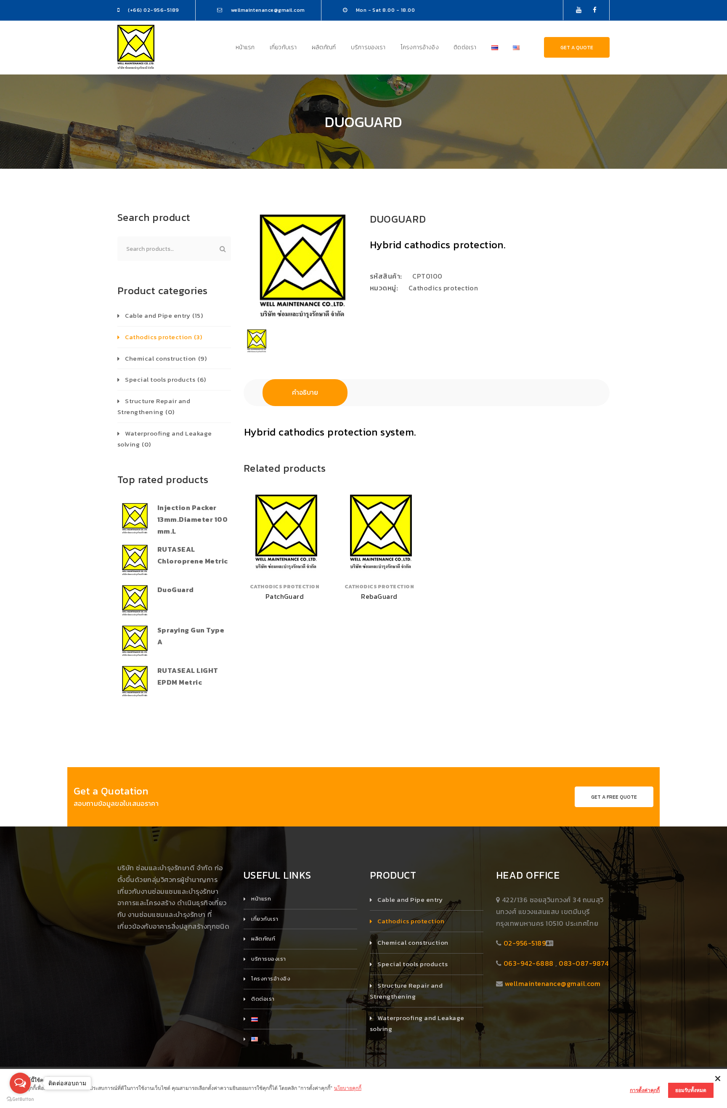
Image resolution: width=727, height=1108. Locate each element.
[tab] (305, 392)
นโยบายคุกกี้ (347, 1088)
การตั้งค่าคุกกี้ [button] (645, 1090)
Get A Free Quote (614, 797)
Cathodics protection (443, 288)
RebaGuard (379, 596)
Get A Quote (576, 47)
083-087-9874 (584, 963)
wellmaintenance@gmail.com (553, 983)
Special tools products (165, 379)
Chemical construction (166, 358)
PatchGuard (284, 596)
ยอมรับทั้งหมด (690, 1090)
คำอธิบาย (305, 392)
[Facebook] (595, 10)
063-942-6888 (529, 963)
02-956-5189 (525, 943)
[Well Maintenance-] (135, 47)
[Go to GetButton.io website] (20, 1099)
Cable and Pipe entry (164, 315)
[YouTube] (578, 10)
